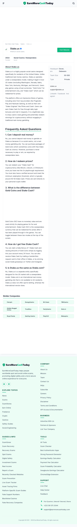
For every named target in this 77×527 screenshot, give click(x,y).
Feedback (44, 494)
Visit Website (64, 50)
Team (42, 377)
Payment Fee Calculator (49, 462)
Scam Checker (45, 446)
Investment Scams (9, 462)
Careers (43, 393)
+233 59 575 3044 (51, 505)
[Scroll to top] (73, 518)
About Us (43, 369)
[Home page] (38, 3)
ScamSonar (6, 442)
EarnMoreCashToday (40, 520)
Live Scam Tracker (9, 482)
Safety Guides (7, 424)
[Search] (73, 3)
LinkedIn (53, 94)
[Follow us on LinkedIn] (9, 384)
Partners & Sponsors (48, 425)
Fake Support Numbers (11, 494)
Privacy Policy (45, 398)
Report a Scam (7, 470)
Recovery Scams (8, 450)
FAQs (42, 385)
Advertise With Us (47, 421)
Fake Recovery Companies (12, 503)
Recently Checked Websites (12, 474)
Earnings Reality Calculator (50, 458)
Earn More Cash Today (12, 44)
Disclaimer (44, 402)
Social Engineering (9, 428)
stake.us (53, 86)
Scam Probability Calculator (50, 466)
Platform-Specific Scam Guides (14, 490)
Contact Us (44, 381)
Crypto (4, 416)
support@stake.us (57, 90)
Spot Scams (6, 454)
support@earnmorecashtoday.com (57, 509)
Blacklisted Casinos (9, 498)
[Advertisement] (38, 26)
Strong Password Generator (50, 454)
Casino (23, 44)
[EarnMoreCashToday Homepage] (17, 365)
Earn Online (6, 408)
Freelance (6, 412)
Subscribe (44, 390)
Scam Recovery (8, 446)
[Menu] (3, 3)
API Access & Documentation (51, 410)
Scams (4, 400)
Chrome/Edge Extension (49, 474)
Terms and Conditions (48, 406)
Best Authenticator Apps (49, 450)
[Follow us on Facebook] (4, 384)
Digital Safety (7, 458)
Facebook (61, 94)
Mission (43, 373)
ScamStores (6, 404)
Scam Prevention (8, 478)
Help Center (44, 490)
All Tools (43, 442)
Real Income (7, 466)
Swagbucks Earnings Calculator (52, 470)
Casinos (5, 420)
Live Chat (44, 486)
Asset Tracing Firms (9, 486)
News (4, 396)
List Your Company (47, 429)
